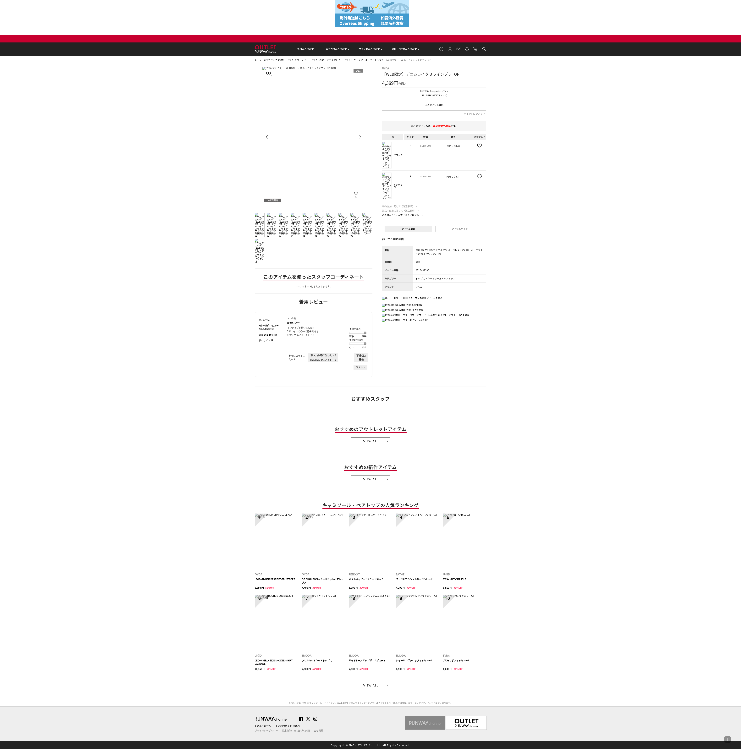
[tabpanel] (313, 137)
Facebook (301, 719)
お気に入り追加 (479, 145)
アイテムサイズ (460, 228)
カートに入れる (475, 49)
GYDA (385, 68)
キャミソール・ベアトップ (367, 59)
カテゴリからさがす (336, 49)
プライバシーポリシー (266, 730)
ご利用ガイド (441, 49)
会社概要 (318, 730)
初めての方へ (264, 726)
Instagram (315, 719)
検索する (484, 49)
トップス (346, 59)
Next (360, 137)
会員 (450, 49)
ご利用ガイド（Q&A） (289, 726)
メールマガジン (458, 49)
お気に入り (467, 49)
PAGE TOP (727, 739)
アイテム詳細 (408, 228)
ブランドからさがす (369, 49)
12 (356, 196)
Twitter (308, 719)
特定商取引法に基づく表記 (296, 730)
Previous (267, 137)
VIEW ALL (370, 441)
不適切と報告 (361, 357)
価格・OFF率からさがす (404, 49)
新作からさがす (305, 49)
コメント (360, 367)
